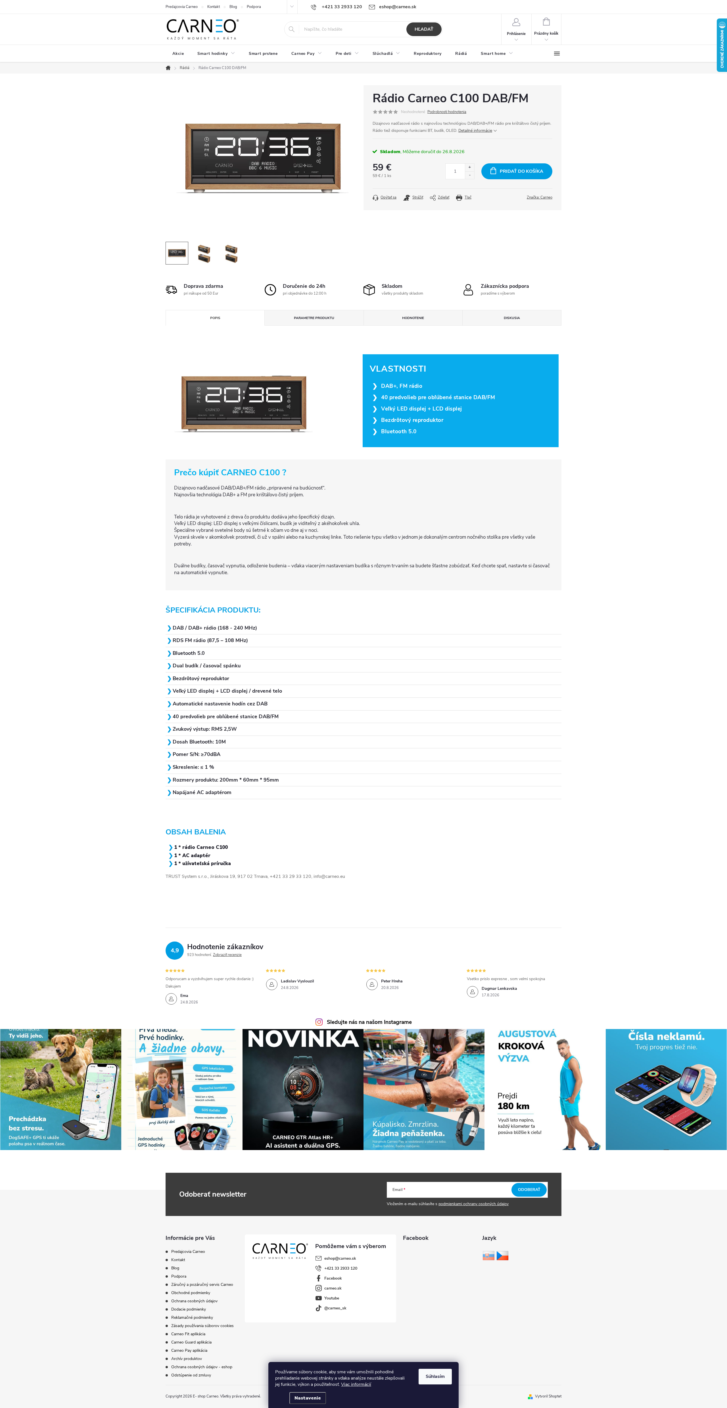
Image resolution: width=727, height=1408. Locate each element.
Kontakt (213, 6)
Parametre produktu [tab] (314, 318)
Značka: (539, 197)
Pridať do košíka (521, 171)
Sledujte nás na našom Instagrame (369, 1022)
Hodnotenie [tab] (413, 318)
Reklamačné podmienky (192, 1317)
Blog (233, 6)
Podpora (254, 6)
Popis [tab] (215, 318)
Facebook (333, 1278)
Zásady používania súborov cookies (202, 1325)
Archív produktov (186, 1358)
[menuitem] (178, 54)
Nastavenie (307, 1398)
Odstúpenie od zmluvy (191, 1375)
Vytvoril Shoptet (548, 1396)
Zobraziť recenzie (227, 954)
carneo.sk (333, 1288)
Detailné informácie (475, 130)
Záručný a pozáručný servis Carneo (202, 1284)
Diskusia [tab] (512, 318)
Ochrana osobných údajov (194, 1301)
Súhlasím (435, 1376)
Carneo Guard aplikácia (191, 1342)
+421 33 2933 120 (340, 1268)
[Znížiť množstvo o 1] (469, 175)
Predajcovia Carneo (182, 6)
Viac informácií (356, 1384)
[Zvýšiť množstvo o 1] (469, 167)
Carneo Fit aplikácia (188, 1334)
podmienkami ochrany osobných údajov (473, 1204)
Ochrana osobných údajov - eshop (201, 1367)
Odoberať (529, 1189)
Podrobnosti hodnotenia (446, 112)
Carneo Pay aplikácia (189, 1350)
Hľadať (424, 29)
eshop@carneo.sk (340, 1258)
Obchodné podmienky (190, 1292)
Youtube (331, 1298)
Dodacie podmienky (188, 1309)
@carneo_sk (335, 1308)
